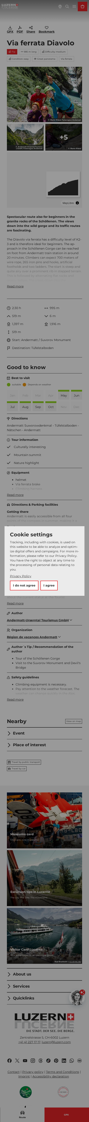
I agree (49, 585)
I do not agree (24, 585)
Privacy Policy (20, 576)
